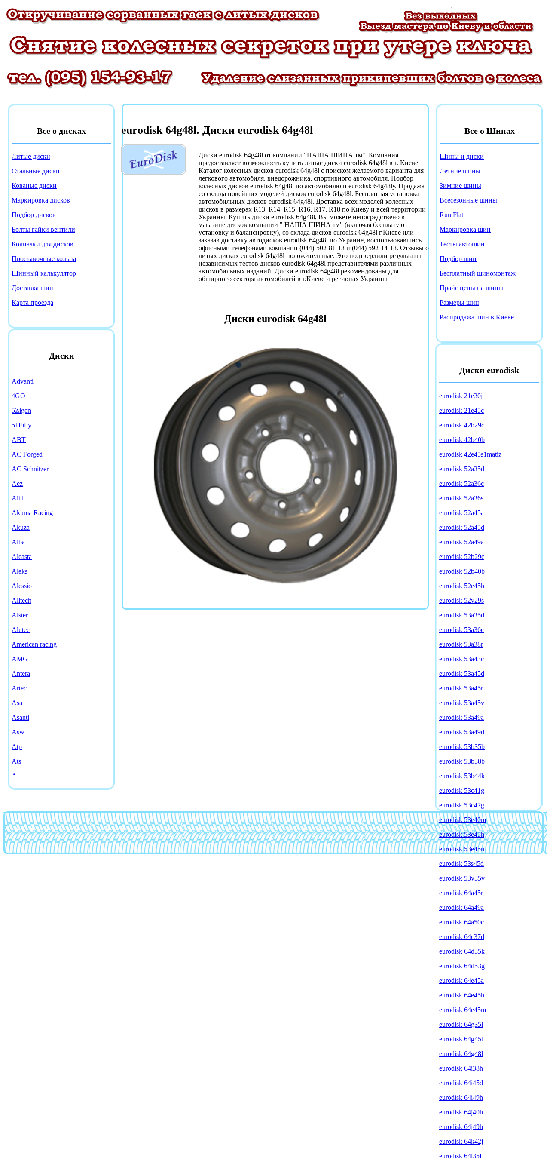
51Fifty (21, 425)
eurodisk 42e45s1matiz (470, 454)
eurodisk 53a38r (461, 644)
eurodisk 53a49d (461, 732)
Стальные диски (36, 171)
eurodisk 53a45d (461, 673)
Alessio (22, 585)
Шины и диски (462, 156)
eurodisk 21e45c (461, 410)
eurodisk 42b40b (462, 439)
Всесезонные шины (468, 200)
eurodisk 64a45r (461, 892)
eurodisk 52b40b (462, 571)
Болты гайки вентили (43, 229)
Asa (17, 702)
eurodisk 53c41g (461, 790)
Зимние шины (460, 185)
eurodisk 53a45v (461, 702)
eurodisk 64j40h (461, 1112)
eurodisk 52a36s (461, 498)
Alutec (21, 629)
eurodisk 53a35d (461, 615)
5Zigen (21, 410)
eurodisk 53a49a (461, 717)
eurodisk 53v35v (462, 878)
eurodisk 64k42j (461, 1141)
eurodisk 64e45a (461, 980)
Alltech (21, 600)
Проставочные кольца (44, 258)
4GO (18, 395)
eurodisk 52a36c (461, 483)
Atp (17, 746)
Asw (18, 732)
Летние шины (460, 171)
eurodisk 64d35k (462, 951)
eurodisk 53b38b (462, 761)
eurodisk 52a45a (461, 512)
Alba (18, 542)
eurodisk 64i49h (461, 1097)
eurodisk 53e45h (461, 834)
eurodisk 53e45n (461, 849)
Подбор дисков (34, 214)
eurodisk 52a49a (461, 542)
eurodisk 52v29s (461, 600)
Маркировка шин (465, 229)
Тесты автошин (462, 244)
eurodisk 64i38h (461, 1068)
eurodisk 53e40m (462, 819)
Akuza (21, 527)
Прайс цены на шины (471, 288)
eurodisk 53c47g (461, 805)
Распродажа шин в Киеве (477, 317)
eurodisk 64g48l (461, 1053)
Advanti (23, 381)
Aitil (18, 498)
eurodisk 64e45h (461, 995)
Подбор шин (458, 258)
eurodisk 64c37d (461, 936)
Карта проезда (32, 302)
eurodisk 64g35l (461, 1024)
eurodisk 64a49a (461, 907)
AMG (20, 659)
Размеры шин (459, 302)
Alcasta (22, 556)
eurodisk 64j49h (461, 1126)
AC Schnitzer (30, 469)
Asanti (20, 717)
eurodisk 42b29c (461, 425)
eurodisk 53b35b (462, 746)
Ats (16, 761)
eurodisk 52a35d (461, 469)
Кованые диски (34, 185)
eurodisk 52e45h (461, 585)
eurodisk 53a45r (461, 688)
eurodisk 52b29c (461, 556)
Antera (21, 673)
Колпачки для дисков (42, 244)
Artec (19, 688)
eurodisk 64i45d (461, 1082)
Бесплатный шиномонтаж (478, 273)
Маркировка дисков (41, 200)
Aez (17, 483)
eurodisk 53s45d (461, 863)
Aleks (20, 571)
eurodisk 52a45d (461, 527)
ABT (19, 439)
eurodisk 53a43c (461, 659)
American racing (34, 644)
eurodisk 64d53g (462, 966)
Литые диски (31, 156)
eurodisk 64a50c (461, 922)
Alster (20, 615)
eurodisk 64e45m (462, 1009)
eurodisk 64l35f (460, 1156)
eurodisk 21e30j (461, 395)
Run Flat (451, 214)
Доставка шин (32, 288)
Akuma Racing (32, 512)
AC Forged (27, 454)
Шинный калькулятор (44, 273)
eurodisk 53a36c (461, 629)
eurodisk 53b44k (462, 775)
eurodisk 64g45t (461, 1039)
